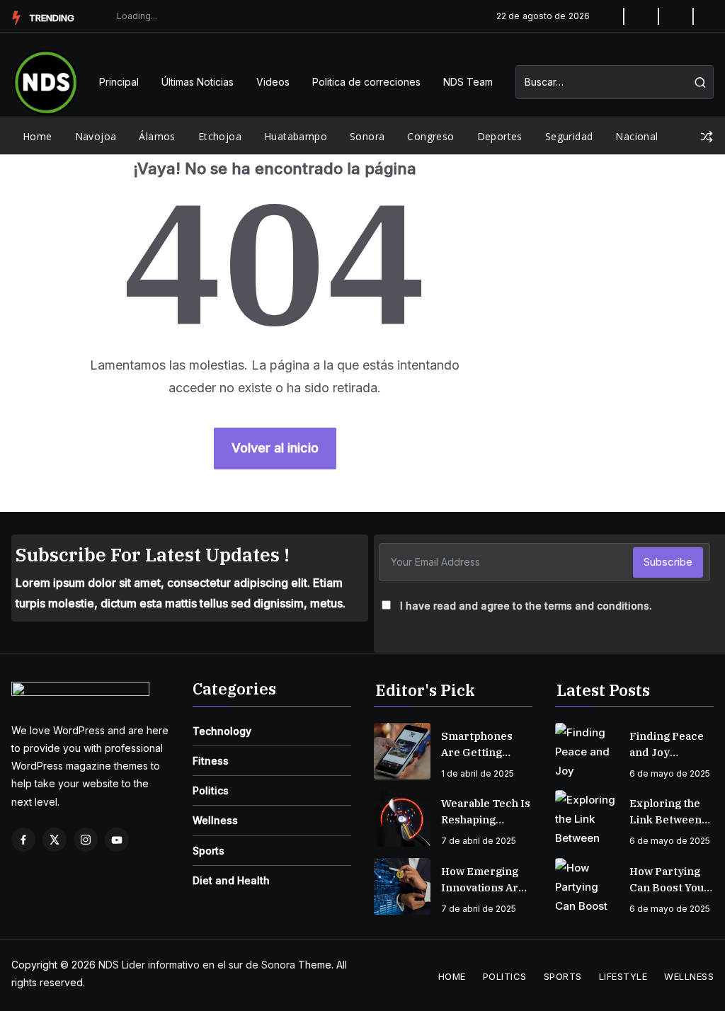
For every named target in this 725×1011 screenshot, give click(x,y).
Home (37, 136)
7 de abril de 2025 (478, 840)
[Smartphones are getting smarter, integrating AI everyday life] (402, 751)
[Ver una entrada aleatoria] (707, 137)
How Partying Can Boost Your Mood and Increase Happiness (669, 880)
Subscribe (668, 562)
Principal (119, 82)
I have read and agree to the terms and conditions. (526, 606)
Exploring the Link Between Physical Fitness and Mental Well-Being (671, 812)
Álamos (157, 136)
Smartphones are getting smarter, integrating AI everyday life (478, 744)
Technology (222, 731)
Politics (211, 790)
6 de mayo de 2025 (669, 773)
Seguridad (569, 136)
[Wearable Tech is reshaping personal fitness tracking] (402, 818)
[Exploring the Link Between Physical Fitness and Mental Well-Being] (587, 818)
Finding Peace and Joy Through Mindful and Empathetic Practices (666, 744)
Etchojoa (219, 136)
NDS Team (468, 82)
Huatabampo (295, 136)
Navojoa (96, 136)
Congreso (430, 136)
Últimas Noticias (197, 82)
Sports (208, 851)
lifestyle (623, 976)
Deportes (500, 136)
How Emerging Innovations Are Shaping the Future (483, 880)
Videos (273, 82)
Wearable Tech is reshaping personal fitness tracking (485, 812)
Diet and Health (231, 880)
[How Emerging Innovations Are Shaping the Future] (402, 886)
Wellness (215, 820)
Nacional (636, 136)
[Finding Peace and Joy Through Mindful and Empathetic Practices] (587, 751)
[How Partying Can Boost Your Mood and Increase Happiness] (587, 886)
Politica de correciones (366, 82)
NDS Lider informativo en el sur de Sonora (196, 965)
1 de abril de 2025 (477, 773)
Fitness (211, 761)
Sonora (367, 136)
